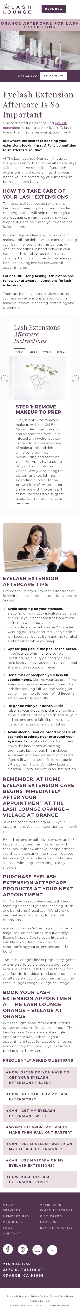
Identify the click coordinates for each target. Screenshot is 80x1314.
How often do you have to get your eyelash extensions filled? (39, 1078)
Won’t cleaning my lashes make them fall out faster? (40, 1129)
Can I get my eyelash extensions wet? (32, 1113)
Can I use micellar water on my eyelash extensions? (40, 1146)
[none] (4, 378)
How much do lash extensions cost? (30, 1179)
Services (11, 1210)
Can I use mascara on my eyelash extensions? (36, 1163)
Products (13, 1222)
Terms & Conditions (61, 1296)
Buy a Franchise (56, 1227)
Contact (12, 1233)
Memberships (16, 1216)
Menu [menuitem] (73, 9)
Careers (48, 1222)
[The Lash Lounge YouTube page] (37, 1250)
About (9, 1204)
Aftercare (50, 1204)
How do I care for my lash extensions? (39, 1096)
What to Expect (56, 1210)
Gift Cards (51, 1216)
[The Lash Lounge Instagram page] (23, 1249)
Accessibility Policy (40, 1300)
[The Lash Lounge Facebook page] (8, 1249)
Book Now (54, 9)
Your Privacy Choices (36, 1296)
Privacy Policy (15, 1296)
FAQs (8, 1227)
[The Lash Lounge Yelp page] (52, 1250)
